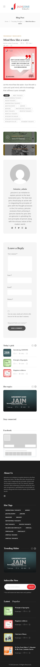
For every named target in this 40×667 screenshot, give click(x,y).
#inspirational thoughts (12, 103)
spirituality (21, 531)
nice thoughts (10, 524)
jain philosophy (10, 513)
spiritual (29, 528)
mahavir (19, 517)
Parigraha (25, 151)
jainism (27, 510)
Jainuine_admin (7, 43)
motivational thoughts (13, 521)
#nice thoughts (10, 111)
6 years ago (15, 43)
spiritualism (9, 531)
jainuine (22, 513)
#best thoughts (18, 95)
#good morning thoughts (13, 98)
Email (9, 287)
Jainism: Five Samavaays (18, 139)
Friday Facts (17, 136)
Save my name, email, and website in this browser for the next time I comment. (19, 315)
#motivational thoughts (23, 108)
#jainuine (8, 108)
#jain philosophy (10, 106)
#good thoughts (10, 100)
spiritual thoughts (11, 538)
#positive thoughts (25, 111)
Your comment (12, 254)
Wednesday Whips (20, 149)
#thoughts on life (10, 121)
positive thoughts (25, 524)
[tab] (7, 601)
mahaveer (8, 517)
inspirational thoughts (13, 510)
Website (10, 299)
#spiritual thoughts (11, 114)
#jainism (22, 106)
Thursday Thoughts (16, 21)
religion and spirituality (13, 528)
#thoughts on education (12, 119)
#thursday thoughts (27, 121)
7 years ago (10, 407)
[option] (20, 363)
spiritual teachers (11, 535)
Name (9, 275)
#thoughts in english (11, 116)
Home (6, 21)
